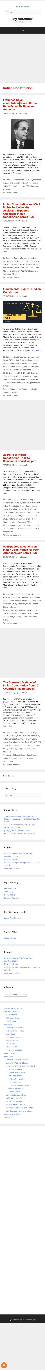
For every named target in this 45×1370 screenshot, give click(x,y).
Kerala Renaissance (12, 918)
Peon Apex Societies (23, 617)
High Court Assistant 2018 (28, 261)
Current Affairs (14, 1092)
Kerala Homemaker (14, 1050)
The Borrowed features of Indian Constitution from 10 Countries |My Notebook (20, 685)
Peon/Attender (34, 367)
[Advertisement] (22, 57)
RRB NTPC (7, 370)
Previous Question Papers (17, 1060)
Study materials (25, 376)
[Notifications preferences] (4, 1365)
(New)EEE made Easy (15, 1031)
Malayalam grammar (16, 1072)
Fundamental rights (30, 389)
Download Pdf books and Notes (19, 1108)
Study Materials (18, 379)
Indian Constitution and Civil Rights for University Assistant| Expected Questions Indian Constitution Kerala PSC (21, 210)
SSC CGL (35, 370)
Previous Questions (12, 898)
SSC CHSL (21, 373)
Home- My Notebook (13, 1008)
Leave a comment (13, 193)
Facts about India (15, 1076)
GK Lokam (10, 1044)
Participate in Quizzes (13, 1114)
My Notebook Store (12, 868)
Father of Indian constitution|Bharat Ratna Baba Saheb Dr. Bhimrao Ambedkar (20, 104)
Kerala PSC (24, 186)
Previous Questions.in (15, 1028)
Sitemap (7, 1117)
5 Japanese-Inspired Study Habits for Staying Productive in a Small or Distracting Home (22, 819)
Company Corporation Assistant (19, 180)
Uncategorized (32, 379)
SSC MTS (14, 376)
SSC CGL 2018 (9, 373)
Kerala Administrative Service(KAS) (18, 509)
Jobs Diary (8, 892)
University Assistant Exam (23, 271)
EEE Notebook (10, 888)
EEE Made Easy (12, 1018)
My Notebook (22, 19)
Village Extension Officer (22, 522)
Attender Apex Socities (15, 610)
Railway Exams (12, 1047)
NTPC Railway (10, 895)
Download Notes (11, 859)
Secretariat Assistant (24, 268)
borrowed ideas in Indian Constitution (21, 755)
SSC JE (6, 376)
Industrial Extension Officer (17, 1105)
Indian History (10, 938)
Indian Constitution (11, 186)
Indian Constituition (30, 183)
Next (11, 776)
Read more (17, 173)
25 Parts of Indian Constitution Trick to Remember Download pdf (19, 458)
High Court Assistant (24, 360)
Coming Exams (25, 594)
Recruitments (9, 1053)
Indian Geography (17, 1079)
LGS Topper (11, 1021)
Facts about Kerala (16, 1069)
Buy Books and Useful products (19, 1111)
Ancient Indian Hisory (20, 1085)
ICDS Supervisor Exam (15, 1098)
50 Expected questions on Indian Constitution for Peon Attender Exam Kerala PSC (21, 549)
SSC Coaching (32, 373)
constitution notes (13, 389)
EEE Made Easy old (14, 1037)
